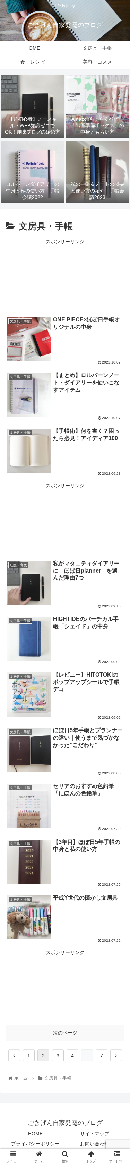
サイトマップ (94, 1133)
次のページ (65, 1033)
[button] (116, 790)
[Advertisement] (65, 276)
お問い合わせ (94, 1144)
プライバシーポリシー (35, 1144)
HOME (35, 1133)
